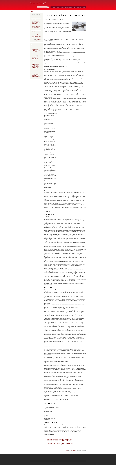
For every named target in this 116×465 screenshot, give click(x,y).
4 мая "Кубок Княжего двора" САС (36, 37)
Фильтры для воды (35, 58)
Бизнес (58, 7)
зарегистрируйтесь (73, 450)
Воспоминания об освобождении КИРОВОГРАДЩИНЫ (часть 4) (59, 443)
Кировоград (53, 7)
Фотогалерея (79, 7)
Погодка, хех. (34, 48)
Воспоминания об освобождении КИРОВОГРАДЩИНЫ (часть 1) (59, 439)
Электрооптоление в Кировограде (35, 60)
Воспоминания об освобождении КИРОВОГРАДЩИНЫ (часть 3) (59, 442)
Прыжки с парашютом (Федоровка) (35, 29)
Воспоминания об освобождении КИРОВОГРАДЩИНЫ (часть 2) (59, 440)
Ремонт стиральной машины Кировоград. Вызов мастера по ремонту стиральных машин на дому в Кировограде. (35, 66)
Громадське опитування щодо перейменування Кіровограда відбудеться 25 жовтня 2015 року (36, 22)
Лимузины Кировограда (36, 61)
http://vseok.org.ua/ (53, 460)
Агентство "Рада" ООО (35, 24)
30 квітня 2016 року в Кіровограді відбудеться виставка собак (36, 50)
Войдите (67, 450)
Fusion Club (33, 31)
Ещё (40, 77)
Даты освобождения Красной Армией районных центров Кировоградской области (63, 444)
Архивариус (46, 448)
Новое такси (34, 32)
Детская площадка (68, 7)
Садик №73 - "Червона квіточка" (35, 17)
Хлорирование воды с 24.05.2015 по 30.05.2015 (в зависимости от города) (36, 75)
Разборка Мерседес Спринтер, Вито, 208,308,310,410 (35, 56)
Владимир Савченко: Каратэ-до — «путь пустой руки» (36, 27)
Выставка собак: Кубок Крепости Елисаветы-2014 (36, 34)
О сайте (84, 7)
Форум (74, 7)
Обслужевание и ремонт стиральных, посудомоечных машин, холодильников (36, 71)
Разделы (62, 7)
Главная (31, 11)
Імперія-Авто (34, 19)
